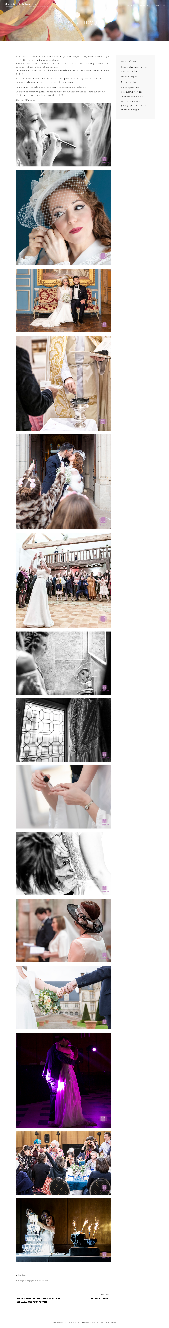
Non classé (22, 1275)
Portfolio (131, 5)
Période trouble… (129, 82)
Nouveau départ (129, 77)
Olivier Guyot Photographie (20, 4)
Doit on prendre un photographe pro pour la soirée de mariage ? (133, 106)
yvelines (45, 1281)
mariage (21, 1281)
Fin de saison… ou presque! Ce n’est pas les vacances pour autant (133, 92)
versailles (38, 1281)
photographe (29, 1281)
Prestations (144, 5)
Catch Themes (110, 1322)
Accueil (119, 5)
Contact (157, 5)
